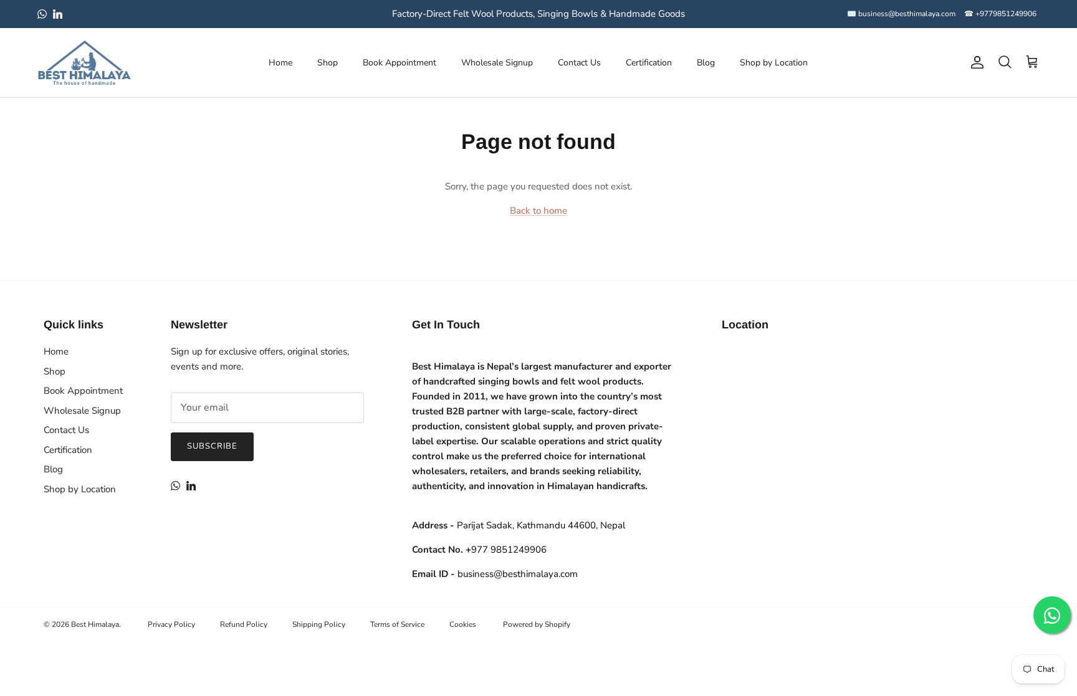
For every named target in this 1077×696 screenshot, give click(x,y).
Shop (327, 63)
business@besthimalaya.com (517, 574)
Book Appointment (399, 63)
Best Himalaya (95, 624)
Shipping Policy (318, 624)
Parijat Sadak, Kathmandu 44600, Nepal (541, 525)
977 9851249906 (506, 549)
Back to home (538, 210)
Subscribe (212, 446)
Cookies (462, 624)
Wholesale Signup (497, 63)
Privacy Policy (171, 624)
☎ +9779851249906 (1000, 14)
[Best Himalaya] (84, 63)
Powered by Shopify (536, 624)
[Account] (975, 62)
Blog (706, 63)
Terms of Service (397, 624)
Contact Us (579, 63)
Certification (649, 63)
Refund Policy (243, 624)
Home (280, 63)
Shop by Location (774, 63)
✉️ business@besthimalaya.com (901, 14)
